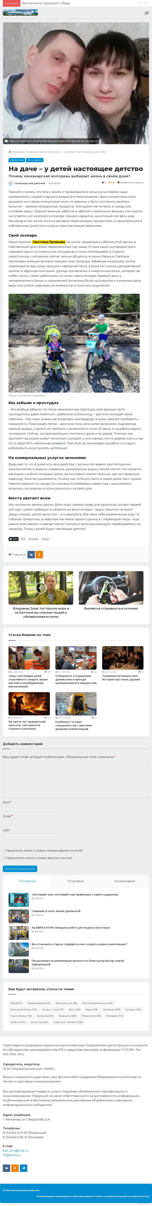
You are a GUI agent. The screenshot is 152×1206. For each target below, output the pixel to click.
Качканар (33, 539)
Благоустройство (24, 1009)
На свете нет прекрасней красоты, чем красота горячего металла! (27, 725)
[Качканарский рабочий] (20, 12)
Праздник (114, 1015)
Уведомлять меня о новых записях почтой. (39, 858)
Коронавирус (21, 1015)
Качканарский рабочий (30, 183)
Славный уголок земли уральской (56, 911)
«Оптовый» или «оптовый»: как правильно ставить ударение (75, 894)
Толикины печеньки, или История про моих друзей (121, 677)
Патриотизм (91, 1015)
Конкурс (133, 1009)
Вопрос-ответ (53, 1009)
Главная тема (36, 152)
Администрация (39, 1003)
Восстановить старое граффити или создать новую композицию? (79, 944)
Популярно (75, 881)
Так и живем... (34, 160)
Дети (74, 1009)
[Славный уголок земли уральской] (19, 916)
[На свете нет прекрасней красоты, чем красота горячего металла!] (29, 703)
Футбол (18, 1022)
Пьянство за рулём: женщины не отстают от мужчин (62, 3)
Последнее (27, 881)
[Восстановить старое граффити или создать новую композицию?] (19, 950)
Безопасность (66, 1003)
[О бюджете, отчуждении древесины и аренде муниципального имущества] (76, 658)
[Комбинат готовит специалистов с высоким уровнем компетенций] (76, 704)
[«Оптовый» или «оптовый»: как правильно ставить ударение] (19, 900)
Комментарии (124, 881)
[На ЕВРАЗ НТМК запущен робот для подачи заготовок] (19, 933)
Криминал (45, 1015)
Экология (39, 1022)
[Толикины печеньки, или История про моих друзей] (122, 657)
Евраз (92, 1009)
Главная (17, 152)
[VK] (31, 554)
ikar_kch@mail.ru (16, 1150)
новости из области (68, 1022)
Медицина (67, 1015)
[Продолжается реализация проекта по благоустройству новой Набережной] (19, 966)
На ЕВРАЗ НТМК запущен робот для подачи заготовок (71, 927)
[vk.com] (6, 1168)
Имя (7, 802)
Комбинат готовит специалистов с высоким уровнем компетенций (73, 725)
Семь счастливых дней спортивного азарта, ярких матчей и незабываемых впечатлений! (28, 681)
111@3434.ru (12, 1155)
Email (8, 816)
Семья (45, 539)
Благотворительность (97, 1003)
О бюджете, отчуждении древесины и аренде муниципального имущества (76, 679)
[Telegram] (23, 1168)
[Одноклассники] (39, 554)
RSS (23, 539)
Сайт (6, 830)
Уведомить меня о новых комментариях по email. (44, 850)
